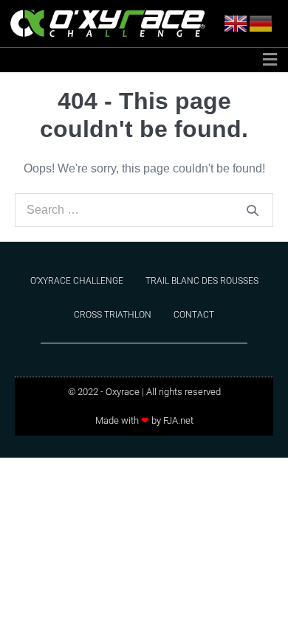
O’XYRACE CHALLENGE (76, 281)
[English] (236, 22)
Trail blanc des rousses (201, 281)
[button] (269, 60)
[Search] (252, 210)
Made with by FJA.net (144, 420)
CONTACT (194, 315)
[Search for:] (144, 209)
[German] (261, 22)
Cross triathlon (112, 315)
